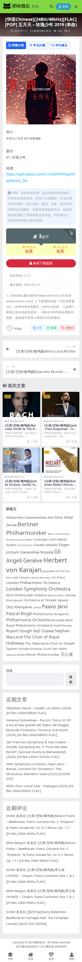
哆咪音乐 (40, 942)
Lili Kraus (58, 577)
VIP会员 (30, 247)
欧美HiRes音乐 (42, 31)
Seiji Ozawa (43, 630)
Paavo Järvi (55, 606)
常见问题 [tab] (39, 45)
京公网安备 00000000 (54, 946)
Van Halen (59, 649)
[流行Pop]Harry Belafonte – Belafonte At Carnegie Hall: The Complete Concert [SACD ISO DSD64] (37, 918)
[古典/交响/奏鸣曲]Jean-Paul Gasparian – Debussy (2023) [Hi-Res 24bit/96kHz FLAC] (60, 430)
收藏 (53, 328)
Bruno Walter (25, 539)
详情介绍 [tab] (18, 45)
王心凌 (67, 654)
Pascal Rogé (19, 613)
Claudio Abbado (45, 545)
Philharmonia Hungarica (51, 614)
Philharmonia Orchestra (28, 619)
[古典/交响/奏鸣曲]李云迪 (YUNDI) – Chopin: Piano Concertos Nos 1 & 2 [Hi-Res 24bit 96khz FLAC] (40, 875)
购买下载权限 (43, 263)
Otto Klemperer (19, 606)
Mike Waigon (16, 842)
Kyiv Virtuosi (21, 577)
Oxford (37, 607)
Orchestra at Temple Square (46, 600)
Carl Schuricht (24, 545)
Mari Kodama (37, 595)
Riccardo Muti (62, 620)
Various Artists (15, 655)
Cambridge (40, 539)
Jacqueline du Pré (53, 571)
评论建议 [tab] (61, 45)
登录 (65, 6)
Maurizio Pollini (56, 595)
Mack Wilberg (16, 595)
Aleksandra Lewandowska (26, 517)
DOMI (10, 815)
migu (18, 328)
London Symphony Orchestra (38, 589)
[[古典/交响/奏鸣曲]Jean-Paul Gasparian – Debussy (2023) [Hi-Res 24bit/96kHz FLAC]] (61, 404)
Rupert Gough (19, 630)
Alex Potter (55, 517)
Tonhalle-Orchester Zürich (34, 649)
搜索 (9, 670)
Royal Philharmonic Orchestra (29, 625)
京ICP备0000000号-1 (28, 946)
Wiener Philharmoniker (43, 654)
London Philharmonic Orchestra (33, 582)
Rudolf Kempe (62, 625)
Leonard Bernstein (40, 577)
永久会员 (62, 247)
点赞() (69, 328)
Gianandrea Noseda (36, 552)
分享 (39, 328)
